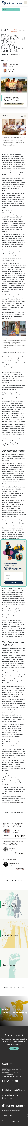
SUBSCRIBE (13, 582)
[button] (13, 566)
